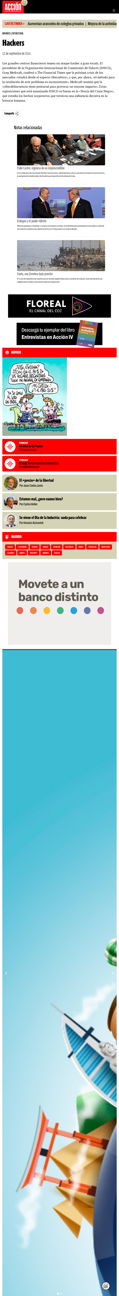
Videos (10, 547)
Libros (22, 553)
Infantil (46, 553)
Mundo (6, 33)
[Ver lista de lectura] (105, 1285)
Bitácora (17, 33)
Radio (81, 547)
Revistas (56, 547)
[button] (58, 1293)
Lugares (10, 553)
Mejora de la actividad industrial (85, 24)
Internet (33, 553)
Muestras (106, 547)
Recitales (69, 547)
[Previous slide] (6, 973)
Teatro (34, 547)
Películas (92, 547)
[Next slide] (112, 973)
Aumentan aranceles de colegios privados (32, 24)
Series (45, 547)
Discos (57, 553)
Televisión (22, 547)
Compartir (9, 113)
